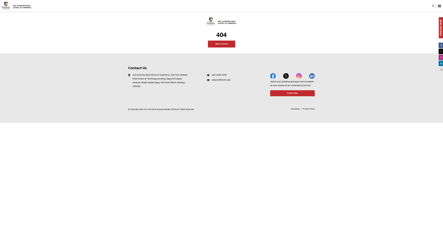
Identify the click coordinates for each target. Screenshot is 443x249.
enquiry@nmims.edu (221, 80)
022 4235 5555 (219, 75)
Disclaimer (295, 109)
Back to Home (222, 44)
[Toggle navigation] (439, 6)
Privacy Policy (309, 109)
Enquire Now (292, 93)
